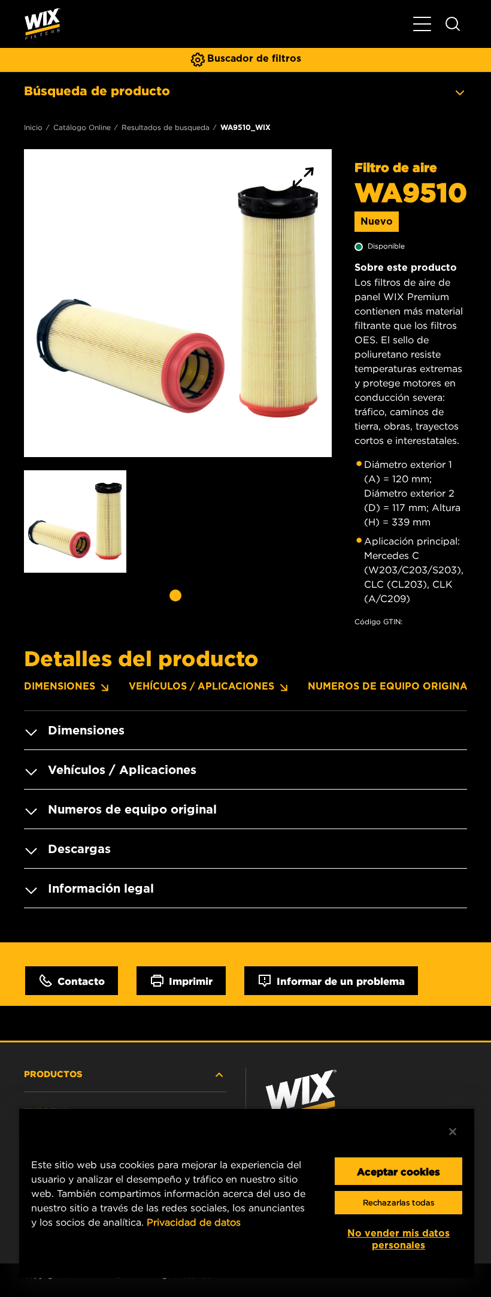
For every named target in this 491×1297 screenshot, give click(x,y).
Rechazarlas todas (398, 1203)
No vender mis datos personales (398, 1239)
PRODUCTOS (53, 1073)
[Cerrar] (453, 1131)
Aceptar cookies (398, 1171)
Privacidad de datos (194, 1222)
